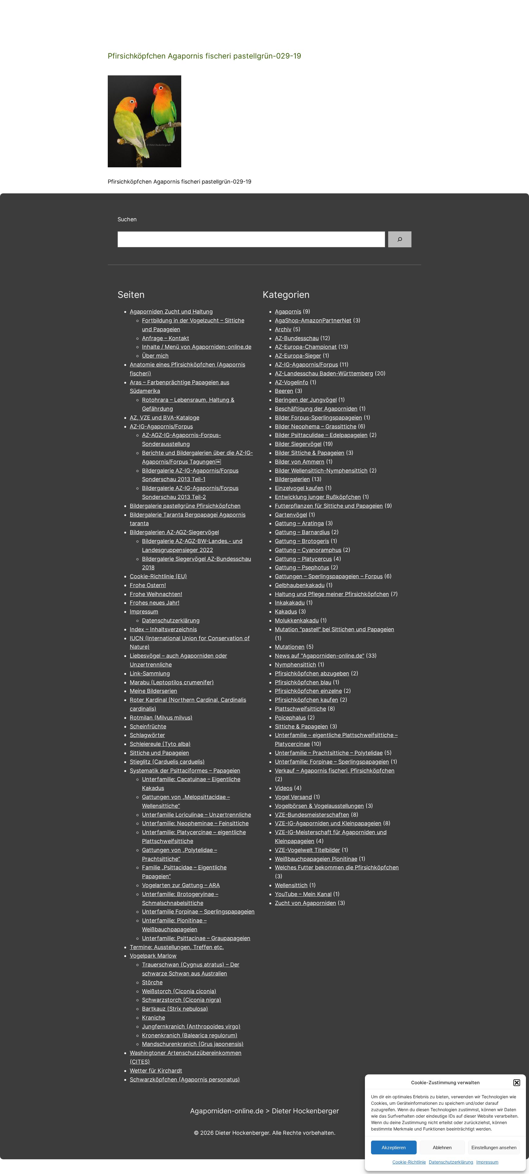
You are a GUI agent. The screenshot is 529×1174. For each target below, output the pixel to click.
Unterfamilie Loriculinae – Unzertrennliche (196, 814)
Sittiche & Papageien (301, 726)
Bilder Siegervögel (298, 444)
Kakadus (286, 611)
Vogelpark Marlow (153, 955)
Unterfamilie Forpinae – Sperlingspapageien (198, 911)
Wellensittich (291, 885)
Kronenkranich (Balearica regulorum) (190, 1035)
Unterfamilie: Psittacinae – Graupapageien (196, 938)
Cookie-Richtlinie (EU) (158, 576)
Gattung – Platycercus (303, 559)
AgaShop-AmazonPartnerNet (313, 320)
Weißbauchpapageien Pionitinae (316, 859)
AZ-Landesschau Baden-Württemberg (324, 373)
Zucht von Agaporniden (305, 903)
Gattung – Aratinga (299, 523)
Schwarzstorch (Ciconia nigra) (181, 1000)
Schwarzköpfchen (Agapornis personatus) (185, 1079)
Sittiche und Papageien (159, 753)
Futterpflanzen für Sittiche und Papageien (329, 506)
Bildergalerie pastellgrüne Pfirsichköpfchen (185, 506)
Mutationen (290, 647)
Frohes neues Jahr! (154, 602)
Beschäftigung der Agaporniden (316, 408)
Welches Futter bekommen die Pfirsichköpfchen (337, 867)
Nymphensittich (295, 664)
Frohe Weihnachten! (156, 594)
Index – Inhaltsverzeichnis (163, 629)
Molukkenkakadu (297, 620)
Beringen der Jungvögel (306, 400)
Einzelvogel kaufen (299, 488)
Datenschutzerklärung (451, 1162)
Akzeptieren (394, 1147)
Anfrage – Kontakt (165, 338)
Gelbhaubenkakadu (300, 585)
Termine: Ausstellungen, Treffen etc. (177, 947)
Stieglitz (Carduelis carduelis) (167, 761)
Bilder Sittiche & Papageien (309, 453)
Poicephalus (290, 717)
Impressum (487, 1162)
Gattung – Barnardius (302, 532)
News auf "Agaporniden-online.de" (319, 655)
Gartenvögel (291, 514)
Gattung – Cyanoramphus (308, 550)
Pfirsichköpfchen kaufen (306, 700)
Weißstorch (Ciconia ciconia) (179, 991)
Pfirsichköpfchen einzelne (308, 691)
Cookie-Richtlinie (409, 1162)
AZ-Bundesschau (297, 338)
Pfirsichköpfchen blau (303, 682)
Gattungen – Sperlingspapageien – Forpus (329, 576)
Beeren (284, 391)
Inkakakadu (290, 602)
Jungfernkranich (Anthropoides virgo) (191, 1026)
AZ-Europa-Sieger (298, 355)
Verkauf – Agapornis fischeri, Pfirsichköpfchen (335, 770)
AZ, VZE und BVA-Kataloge (164, 417)
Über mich (155, 355)
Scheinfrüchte (148, 726)
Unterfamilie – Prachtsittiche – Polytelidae (329, 753)
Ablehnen (442, 1147)
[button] (517, 1083)
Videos (283, 788)
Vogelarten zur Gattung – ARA (181, 885)
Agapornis (288, 311)
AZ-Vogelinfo (291, 382)
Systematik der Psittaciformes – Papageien (185, 770)
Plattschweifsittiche (300, 708)
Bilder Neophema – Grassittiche (315, 426)
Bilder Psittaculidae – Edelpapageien (321, 435)
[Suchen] (399, 239)
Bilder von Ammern (300, 461)
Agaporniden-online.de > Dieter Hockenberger (264, 1111)
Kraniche (153, 1017)
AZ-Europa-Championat (306, 347)
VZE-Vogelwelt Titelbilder (307, 850)
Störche (152, 982)
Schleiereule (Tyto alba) (160, 744)
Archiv (283, 329)
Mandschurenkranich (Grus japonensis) (193, 1044)
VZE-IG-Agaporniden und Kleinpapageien (328, 823)
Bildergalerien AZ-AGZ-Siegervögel (174, 532)
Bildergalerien (292, 479)
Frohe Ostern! (148, 585)
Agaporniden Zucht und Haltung (171, 311)
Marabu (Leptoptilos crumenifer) (172, 682)
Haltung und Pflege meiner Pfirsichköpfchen (332, 594)
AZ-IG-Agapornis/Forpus (161, 426)
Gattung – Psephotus (302, 567)
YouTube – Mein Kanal (303, 894)
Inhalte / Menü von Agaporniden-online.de (196, 347)
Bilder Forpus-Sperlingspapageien (318, 417)
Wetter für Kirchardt (156, 1070)
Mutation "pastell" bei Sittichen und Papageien (334, 629)
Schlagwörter (147, 735)
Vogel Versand (293, 797)
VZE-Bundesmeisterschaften (312, 814)
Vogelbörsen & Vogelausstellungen (319, 806)
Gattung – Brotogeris (302, 541)
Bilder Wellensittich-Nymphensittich (321, 470)
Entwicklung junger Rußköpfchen (318, 497)
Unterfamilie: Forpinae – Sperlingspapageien (332, 761)
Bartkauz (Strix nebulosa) (175, 1008)
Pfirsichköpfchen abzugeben (312, 673)
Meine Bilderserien (153, 691)
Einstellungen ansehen (493, 1147)
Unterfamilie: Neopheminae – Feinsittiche (195, 823)
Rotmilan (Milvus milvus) (161, 717)
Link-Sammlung (150, 673)
